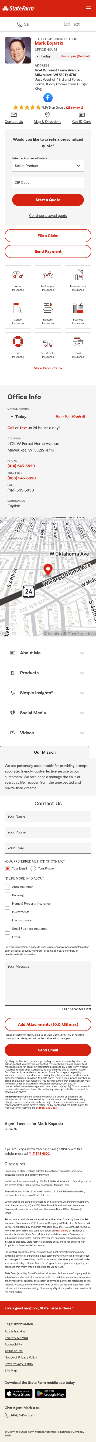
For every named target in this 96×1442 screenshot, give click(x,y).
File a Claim (48, 236)
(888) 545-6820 (21, 478)
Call (10, 428)
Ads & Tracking (15, 1331)
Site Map (11, 1370)
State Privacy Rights (19, 1364)
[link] (24, 8)
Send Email (48, 1050)
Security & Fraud (16, 1338)
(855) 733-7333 (48, 1107)
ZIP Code (22, 182)
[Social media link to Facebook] (48, 97)
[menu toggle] (88, 8)
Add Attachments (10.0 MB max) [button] (48, 1024)
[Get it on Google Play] (50, 1393)
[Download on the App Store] (19, 1393)
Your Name (16, 816)
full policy (62, 1230)
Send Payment (48, 251)
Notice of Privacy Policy (21, 1357)
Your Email (15, 848)
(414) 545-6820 (21, 466)
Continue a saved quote (48, 215)
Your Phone (16, 832)
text (23, 428)
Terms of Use (14, 1351)
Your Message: (18, 966)
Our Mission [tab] (45, 752)
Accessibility (13, 1344)
